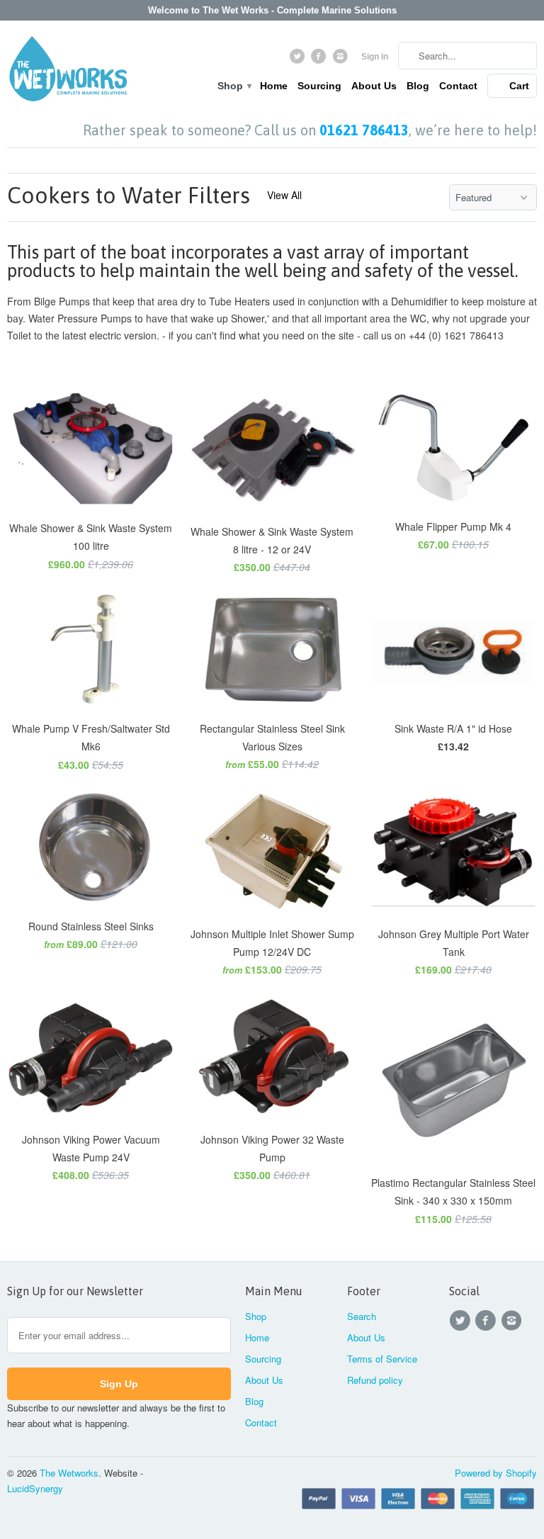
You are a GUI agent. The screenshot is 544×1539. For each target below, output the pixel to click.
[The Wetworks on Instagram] (341, 59)
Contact (458, 85)
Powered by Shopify (496, 1472)
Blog (418, 85)
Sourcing (319, 85)
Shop (233, 85)
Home (274, 85)
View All (284, 195)
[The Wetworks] (68, 71)
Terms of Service (382, 1358)
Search (361, 1316)
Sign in (374, 57)
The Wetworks (69, 1472)
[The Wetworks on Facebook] (320, 59)
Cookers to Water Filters (128, 195)
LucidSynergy (35, 1488)
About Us (374, 85)
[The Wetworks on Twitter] (298, 59)
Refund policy (375, 1380)
